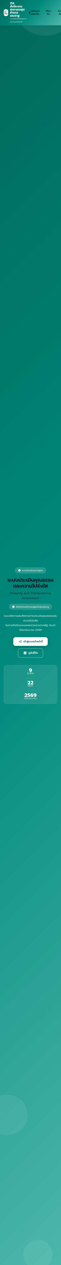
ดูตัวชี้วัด (30, 653)
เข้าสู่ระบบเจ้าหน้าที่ (30, 641)
